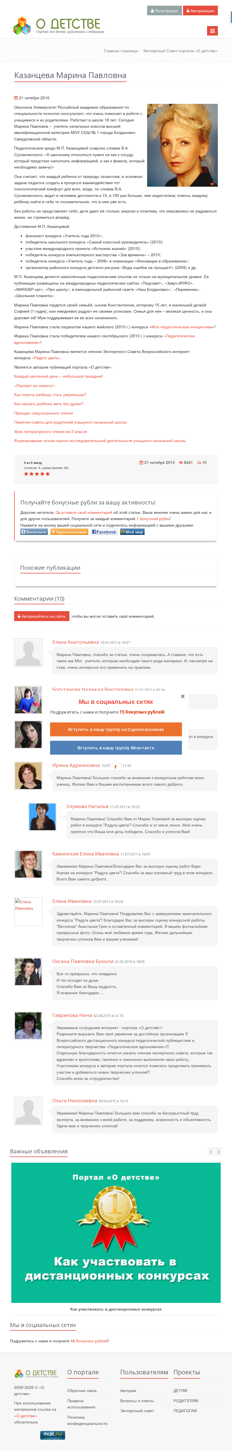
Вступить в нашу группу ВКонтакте (116, 748)
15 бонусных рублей (141, 712)
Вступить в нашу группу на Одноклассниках (116, 729)
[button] (116, 701)
